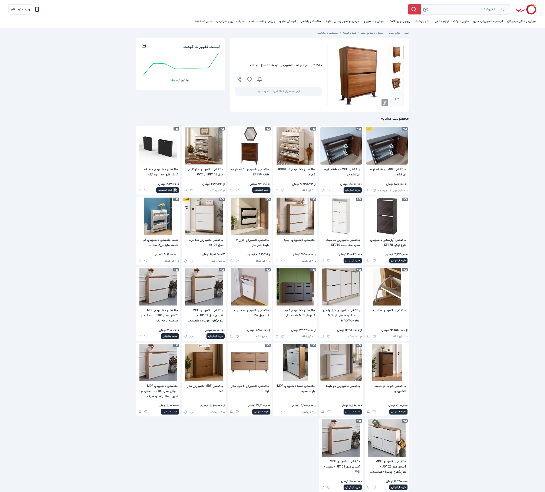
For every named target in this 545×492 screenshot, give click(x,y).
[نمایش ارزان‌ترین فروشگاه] (294, 79)
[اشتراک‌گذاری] (239, 80)
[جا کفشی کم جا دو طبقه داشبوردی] (387, 362)
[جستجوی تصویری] (425, 9)
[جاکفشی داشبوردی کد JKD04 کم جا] (295, 146)
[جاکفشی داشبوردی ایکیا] (295, 216)
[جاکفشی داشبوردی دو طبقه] (341, 362)
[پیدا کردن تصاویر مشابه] (385, 102)
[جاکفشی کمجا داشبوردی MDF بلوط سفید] (295, 362)
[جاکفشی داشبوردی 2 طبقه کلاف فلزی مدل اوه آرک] (158, 146)
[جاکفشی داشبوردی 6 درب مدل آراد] (250, 362)
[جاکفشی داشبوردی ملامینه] (387, 287)
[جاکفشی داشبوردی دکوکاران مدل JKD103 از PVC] (204, 146)
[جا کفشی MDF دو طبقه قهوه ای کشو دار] (387, 146)
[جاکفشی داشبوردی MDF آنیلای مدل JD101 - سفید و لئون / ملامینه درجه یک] (158, 362)
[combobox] (465, 9)
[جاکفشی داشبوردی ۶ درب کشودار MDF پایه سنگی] (295, 287)
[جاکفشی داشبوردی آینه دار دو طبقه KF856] (250, 146)
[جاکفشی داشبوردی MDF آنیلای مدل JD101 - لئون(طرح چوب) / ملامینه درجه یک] (204, 287)
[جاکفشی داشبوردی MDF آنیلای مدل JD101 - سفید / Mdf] (341, 438)
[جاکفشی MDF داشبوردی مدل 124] (204, 362)
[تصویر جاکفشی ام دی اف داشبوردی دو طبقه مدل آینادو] (397, 52)
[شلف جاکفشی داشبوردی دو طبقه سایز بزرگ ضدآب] (158, 216)
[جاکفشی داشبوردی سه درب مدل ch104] (204, 216)
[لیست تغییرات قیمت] (144, 47)
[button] (20, 9)
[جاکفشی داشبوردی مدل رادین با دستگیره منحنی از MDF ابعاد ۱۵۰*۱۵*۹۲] (341, 287)
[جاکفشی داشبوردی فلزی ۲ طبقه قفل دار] (250, 216)
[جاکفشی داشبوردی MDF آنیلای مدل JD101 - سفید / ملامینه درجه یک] (158, 287)
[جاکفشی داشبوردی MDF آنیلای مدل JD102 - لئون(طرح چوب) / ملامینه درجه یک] (387, 438)
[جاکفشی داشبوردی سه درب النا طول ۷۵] (250, 287)
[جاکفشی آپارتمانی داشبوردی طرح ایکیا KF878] (387, 216)
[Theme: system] (37, 9)
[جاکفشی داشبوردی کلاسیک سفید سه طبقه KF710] (341, 216)
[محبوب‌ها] (249, 79)
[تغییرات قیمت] (259, 79)
